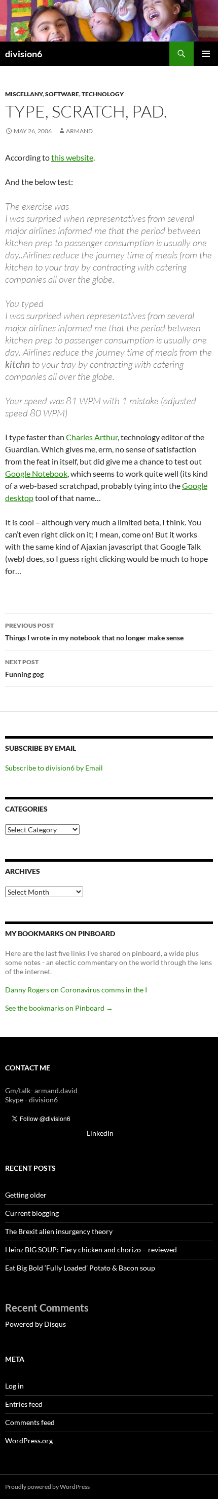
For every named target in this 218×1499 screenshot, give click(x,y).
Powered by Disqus (35, 1324)
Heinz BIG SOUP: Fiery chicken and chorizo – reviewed (91, 1249)
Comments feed (30, 1422)
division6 (23, 53)
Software (62, 94)
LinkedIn (100, 1133)
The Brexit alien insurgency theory (59, 1231)
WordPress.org (29, 1440)
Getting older (26, 1194)
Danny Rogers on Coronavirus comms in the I (76, 989)
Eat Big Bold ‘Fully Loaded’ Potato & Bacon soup (80, 1267)
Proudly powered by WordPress (47, 1486)
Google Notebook (36, 473)
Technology (103, 94)
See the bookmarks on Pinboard (59, 1008)
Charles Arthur (92, 437)
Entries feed (24, 1404)
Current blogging (32, 1213)
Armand (79, 131)
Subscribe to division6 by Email (54, 767)
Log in (14, 1385)
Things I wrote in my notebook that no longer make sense (94, 632)
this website (72, 157)
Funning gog (24, 668)
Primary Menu (206, 54)
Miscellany (24, 94)
